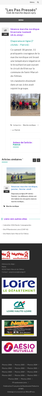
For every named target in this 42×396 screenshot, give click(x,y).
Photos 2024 (32, 365)
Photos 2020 (7, 372)
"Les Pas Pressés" (21, 10)
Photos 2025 (19, 365)
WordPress (30, 392)
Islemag (10, 392)
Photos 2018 (32, 372)
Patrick (17, 130)
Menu (32, 2)
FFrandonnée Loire (19, 382)
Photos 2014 (13, 379)
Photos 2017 (7, 375)
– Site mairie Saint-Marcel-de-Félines (15, 234)
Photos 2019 (19, 372)
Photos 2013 (26, 379)
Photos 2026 (7, 365)
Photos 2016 (19, 375)
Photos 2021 (32, 368)
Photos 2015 (32, 375)
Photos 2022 (19, 368)
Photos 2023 (7, 368)
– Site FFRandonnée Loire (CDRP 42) (15, 229)
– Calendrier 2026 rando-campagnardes (16, 225)
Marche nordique (29, 125)
